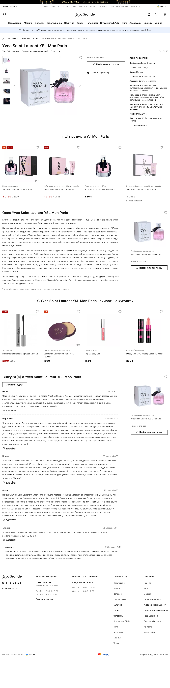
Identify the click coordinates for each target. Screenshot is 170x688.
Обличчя (69, 23)
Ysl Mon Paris (48, 38)
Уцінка (158, 23)
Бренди (148, 23)
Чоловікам (92, 23)
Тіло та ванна (54, 23)
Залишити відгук (14, 384)
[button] (165, 14)
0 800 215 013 (10, 6)
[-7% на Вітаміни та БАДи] (85, 2)
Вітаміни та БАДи (109, 23)
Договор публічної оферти (156, 610)
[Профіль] (149, 14)
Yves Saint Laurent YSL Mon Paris (17, 189)
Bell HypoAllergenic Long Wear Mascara (20, 353)
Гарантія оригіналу (88, 6)
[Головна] (3, 38)
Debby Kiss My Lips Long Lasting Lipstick (144, 353)
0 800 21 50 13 (43, 582)
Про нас (104, 6)
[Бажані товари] (157, 14)
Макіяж (28, 23)
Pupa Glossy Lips (92, 353)
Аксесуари (135, 23)
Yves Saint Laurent (30, 38)
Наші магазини (69, 6)
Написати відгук (10, 588)
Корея (80, 23)
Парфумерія (14, 23)
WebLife (163, 654)
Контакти (135, 6)
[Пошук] (4, 14)
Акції (46, 6)
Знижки (55, 6)
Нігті (124, 23)
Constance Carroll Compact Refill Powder (59, 355)
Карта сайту (149, 632)
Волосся (40, 23)
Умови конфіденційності (155, 605)
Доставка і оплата (119, 6)
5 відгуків (55, 51)
